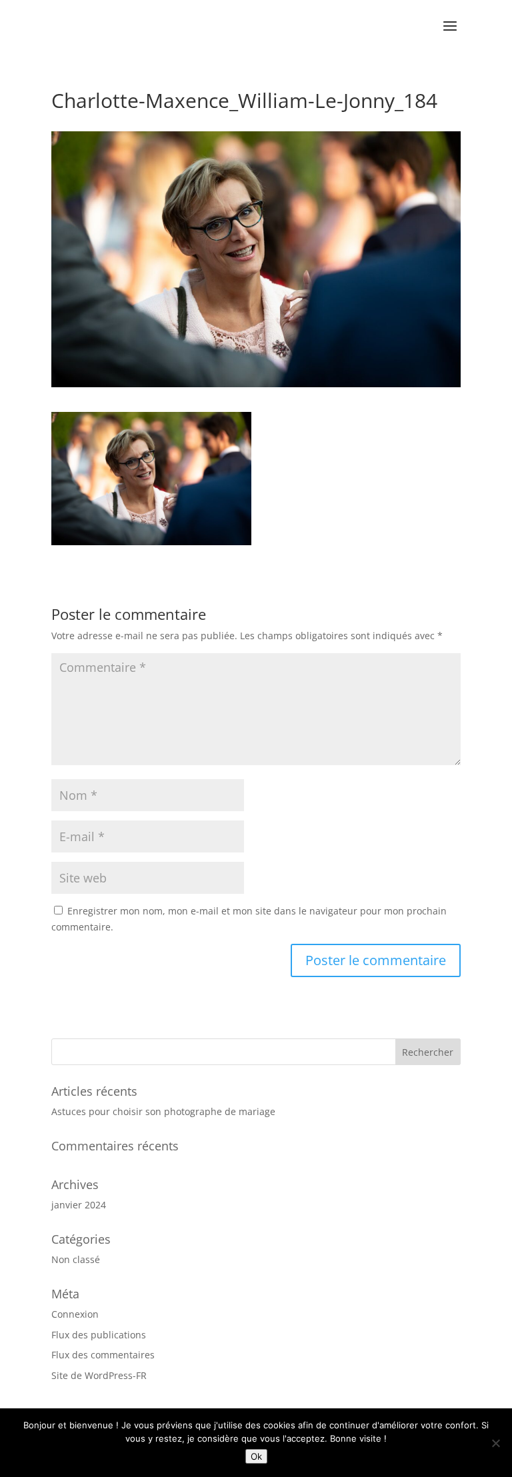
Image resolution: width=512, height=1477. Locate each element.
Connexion (75, 1314)
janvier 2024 (78, 1204)
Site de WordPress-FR (99, 1375)
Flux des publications (98, 1334)
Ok (256, 1456)
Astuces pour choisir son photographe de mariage (163, 1111)
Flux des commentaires (103, 1354)
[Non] (495, 1443)
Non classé (75, 1259)
